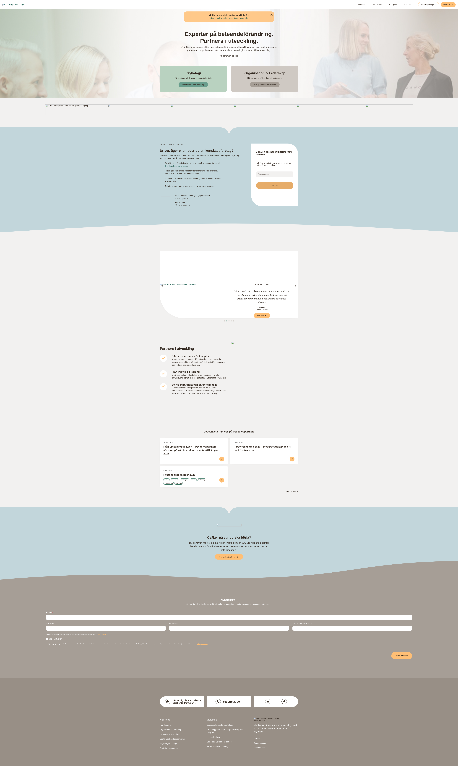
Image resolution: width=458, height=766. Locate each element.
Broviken (168, 166)
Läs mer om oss (180, 166)
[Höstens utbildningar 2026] (194, 476)
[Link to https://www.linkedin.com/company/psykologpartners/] (267, 701)
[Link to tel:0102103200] (218, 701)
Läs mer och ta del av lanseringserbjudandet (229, 18)
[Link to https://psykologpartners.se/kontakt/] (167, 701)
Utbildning (212, 720)
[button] (224, 321)
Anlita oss (165, 720)
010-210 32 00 (231, 701)
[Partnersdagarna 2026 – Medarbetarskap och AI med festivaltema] (264, 451)
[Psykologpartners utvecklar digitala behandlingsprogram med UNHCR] (175, 291)
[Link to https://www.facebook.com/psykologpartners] (284, 701)
